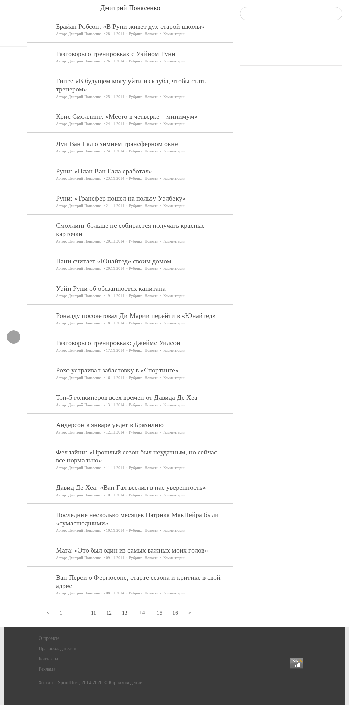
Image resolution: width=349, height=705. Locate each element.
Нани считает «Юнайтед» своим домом (113, 261)
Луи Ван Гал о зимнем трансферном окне (117, 143)
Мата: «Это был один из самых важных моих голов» (132, 550)
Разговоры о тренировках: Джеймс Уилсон (118, 343)
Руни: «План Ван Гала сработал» (104, 171)
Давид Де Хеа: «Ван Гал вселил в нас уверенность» (131, 487)
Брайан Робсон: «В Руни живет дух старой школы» (130, 26)
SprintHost (68, 682)
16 (175, 613)
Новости (151, 34)
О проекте (49, 638)
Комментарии (174, 34)
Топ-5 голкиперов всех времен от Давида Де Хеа (126, 397)
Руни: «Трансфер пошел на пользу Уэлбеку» (121, 198)
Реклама (47, 669)
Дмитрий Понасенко (85, 34)
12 (109, 613)
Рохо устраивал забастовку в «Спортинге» (117, 370)
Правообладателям (57, 648)
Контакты (48, 658)
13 (124, 613)
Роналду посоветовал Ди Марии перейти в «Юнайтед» (136, 315)
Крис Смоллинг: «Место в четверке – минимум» (127, 116)
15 (159, 613)
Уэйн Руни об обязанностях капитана (111, 288)
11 (93, 613)
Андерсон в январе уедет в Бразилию (110, 424)
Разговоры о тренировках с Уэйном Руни (116, 53)
